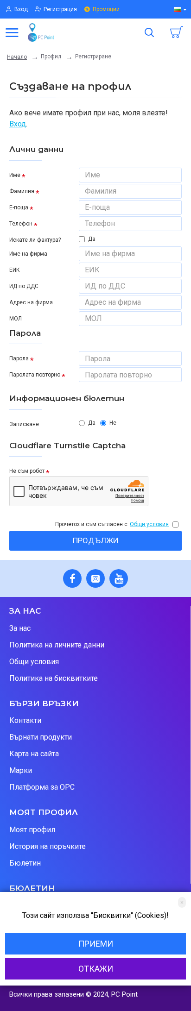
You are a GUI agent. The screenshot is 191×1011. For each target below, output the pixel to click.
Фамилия (21, 191)
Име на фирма (28, 254)
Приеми (95, 943)
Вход (17, 123)
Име (14, 175)
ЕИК (14, 270)
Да (92, 239)
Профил (51, 56)
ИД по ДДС (23, 286)
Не (112, 423)
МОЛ (15, 318)
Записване (24, 424)
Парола (19, 358)
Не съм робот (27, 471)
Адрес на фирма (31, 302)
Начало (17, 57)
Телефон (20, 223)
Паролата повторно (34, 374)
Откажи (95, 968)
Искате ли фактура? (35, 240)
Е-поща (18, 207)
